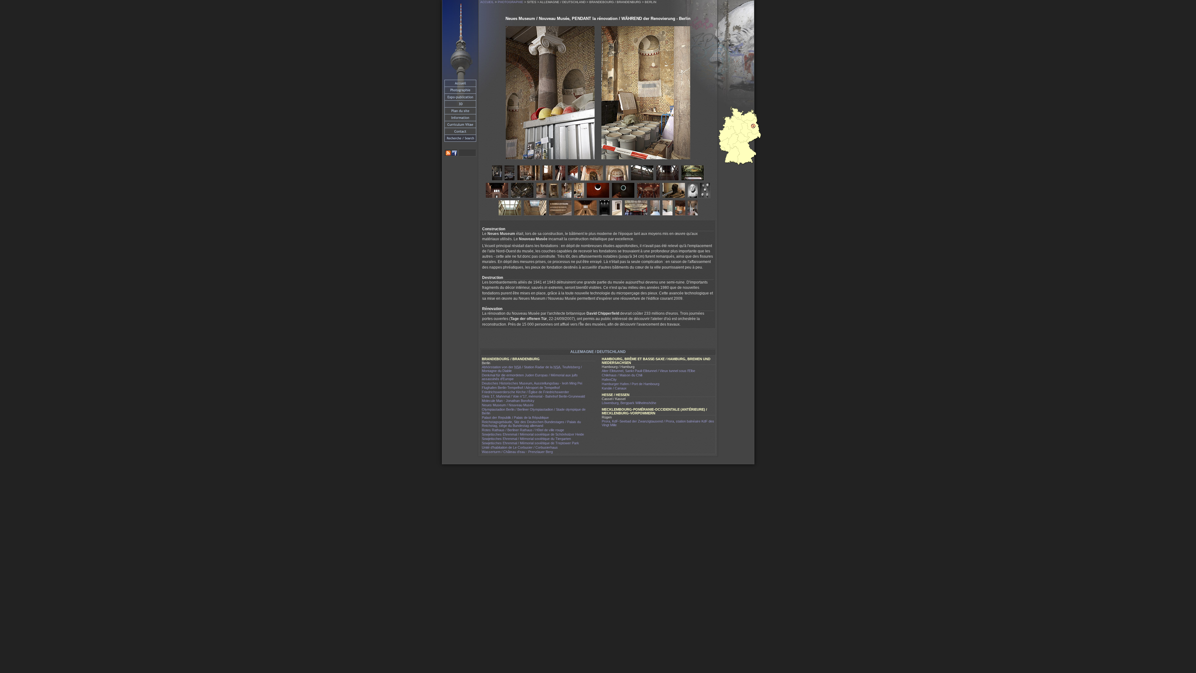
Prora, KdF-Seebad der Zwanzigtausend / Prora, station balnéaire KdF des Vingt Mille (658, 423)
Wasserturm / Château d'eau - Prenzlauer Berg (517, 452)
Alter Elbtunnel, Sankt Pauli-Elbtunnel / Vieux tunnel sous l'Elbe (648, 371)
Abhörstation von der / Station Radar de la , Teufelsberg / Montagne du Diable (532, 369)
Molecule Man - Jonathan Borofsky (508, 401)
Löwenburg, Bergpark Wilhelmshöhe (629, 403)
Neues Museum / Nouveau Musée (508, 405)
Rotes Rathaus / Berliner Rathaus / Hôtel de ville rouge (523, 430)
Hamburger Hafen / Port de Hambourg (630, 384)
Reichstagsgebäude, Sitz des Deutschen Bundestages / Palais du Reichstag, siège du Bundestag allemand (531, 423)
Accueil (487, 2)
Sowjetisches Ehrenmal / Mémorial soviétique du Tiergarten (526, 439)
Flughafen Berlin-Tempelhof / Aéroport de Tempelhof (521, 387)
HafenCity (609, 379)
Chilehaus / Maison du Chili (622, 375)
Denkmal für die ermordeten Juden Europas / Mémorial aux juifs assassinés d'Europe (530, 377)
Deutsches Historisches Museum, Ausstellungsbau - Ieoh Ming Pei (532, 383)
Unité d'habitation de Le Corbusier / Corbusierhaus (520, 447)
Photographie (510, 2)
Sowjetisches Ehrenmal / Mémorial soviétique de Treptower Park (530, 443)
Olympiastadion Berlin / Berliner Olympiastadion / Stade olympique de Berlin (534, 411)
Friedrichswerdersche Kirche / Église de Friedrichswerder (525, 392)
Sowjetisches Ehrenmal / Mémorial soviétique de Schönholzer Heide (533, 434)
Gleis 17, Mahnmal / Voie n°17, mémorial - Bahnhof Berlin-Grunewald (533, 396)
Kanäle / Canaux (614, 388)
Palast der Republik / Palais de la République (515, 417)
